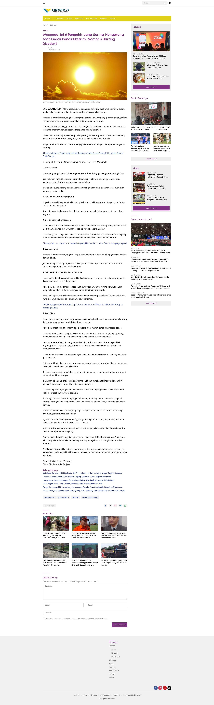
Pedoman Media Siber (132, 695)
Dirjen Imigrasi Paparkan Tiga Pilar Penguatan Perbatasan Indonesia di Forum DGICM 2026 (150, 260)
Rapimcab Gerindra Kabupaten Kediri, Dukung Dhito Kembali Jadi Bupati (158, 176)
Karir (85, 695)
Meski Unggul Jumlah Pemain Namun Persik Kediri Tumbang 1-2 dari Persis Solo (162, 148)
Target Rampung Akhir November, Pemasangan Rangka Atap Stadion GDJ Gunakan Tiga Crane (82, 487)
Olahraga (60, 18)
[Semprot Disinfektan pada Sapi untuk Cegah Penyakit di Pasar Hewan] (114, 550)
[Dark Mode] (170, 3)
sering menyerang (89, 497)
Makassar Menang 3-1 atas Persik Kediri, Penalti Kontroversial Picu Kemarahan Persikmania (150, 128)
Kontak (117, 695)
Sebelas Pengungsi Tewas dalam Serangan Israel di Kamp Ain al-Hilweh (151, 296)
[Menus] (44, 3)
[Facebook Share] (105, 505)
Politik (69, 18)
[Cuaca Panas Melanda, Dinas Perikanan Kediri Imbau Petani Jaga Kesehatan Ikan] (56, 550)
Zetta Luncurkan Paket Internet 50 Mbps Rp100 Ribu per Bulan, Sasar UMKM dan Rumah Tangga (149, 57)
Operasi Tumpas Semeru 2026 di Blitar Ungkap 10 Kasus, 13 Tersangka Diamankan (77, 477)
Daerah (47, 18)
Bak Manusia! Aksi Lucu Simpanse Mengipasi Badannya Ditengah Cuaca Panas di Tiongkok (85, 562)
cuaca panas (49, 497)
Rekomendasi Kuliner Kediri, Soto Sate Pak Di (156, 187)
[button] (165, 3)
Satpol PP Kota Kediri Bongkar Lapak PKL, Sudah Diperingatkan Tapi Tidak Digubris (158, 198)
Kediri (113, 649)
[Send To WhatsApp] (125, 505)
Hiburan (103, 18)
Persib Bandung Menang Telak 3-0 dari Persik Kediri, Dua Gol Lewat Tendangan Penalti (140, 148)
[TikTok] (169, 688)
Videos (113, 18)
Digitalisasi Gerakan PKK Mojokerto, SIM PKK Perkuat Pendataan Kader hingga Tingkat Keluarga (82, 473)
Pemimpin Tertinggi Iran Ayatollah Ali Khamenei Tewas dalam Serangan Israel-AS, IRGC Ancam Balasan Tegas (150, 287)
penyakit (75, 497)
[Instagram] (160, 688)
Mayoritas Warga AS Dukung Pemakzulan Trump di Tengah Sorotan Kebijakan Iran (151, 269)
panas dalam (63, 497)
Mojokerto (115, 656)
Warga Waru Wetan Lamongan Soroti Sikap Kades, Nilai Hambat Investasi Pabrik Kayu (78, 480)
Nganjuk (114, 653)
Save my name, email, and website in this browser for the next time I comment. (76, 618)
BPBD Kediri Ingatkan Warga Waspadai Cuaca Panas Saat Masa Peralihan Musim (84, 535)
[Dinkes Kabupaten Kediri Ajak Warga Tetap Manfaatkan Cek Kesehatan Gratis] (114, 523)
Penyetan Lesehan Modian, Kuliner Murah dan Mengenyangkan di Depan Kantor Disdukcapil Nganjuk (158, 77)
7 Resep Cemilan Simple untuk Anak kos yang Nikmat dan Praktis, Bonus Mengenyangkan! (85, 243)
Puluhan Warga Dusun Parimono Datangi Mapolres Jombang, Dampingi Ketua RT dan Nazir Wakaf (84, 490)
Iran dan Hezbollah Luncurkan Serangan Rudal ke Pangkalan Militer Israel (150, 278)
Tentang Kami (105, 695)
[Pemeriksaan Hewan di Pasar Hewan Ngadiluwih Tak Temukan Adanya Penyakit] (56, 523)
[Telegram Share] (120, 505)
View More (150, 87)
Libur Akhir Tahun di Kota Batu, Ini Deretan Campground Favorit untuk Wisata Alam (158, 66)
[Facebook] (156, 688)
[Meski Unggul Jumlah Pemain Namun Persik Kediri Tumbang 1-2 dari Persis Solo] (162, 138)
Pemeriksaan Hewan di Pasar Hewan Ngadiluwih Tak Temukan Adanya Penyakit (55, 535)
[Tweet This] (110, 505)
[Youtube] (165, 688)
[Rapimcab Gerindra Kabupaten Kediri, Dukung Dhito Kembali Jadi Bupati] (139, 176)
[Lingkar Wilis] (56, 10)
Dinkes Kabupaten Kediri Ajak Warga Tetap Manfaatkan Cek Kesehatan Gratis (113, 535)
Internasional (91, 18)
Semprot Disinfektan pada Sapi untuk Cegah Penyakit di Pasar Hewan (114, 562)
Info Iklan (93, 695)
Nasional (78, 18)
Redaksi (50, 48)
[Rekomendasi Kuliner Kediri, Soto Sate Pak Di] (139, 187)
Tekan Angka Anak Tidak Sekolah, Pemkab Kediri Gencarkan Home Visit (72, 483)
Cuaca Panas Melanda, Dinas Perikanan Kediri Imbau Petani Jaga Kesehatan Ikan (55, 562)
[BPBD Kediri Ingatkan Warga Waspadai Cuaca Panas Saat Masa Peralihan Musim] (85, 523)
